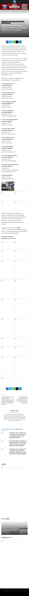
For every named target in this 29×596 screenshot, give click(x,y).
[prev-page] (2, 457)
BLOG (10, 21)
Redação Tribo (6, 31)
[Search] (27, 2)
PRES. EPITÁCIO (15, 21)
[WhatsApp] (13, 42)
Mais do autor (18, 429)
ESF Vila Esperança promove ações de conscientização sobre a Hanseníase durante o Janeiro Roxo (22, 399)
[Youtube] (17, 594)
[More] (23, 42)
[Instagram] (13, 422)
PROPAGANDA (21, 21)
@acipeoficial (5, 229)
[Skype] (16, 422)
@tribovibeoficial (11, 238)
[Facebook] (7, 42)
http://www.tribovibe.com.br (14, 412)
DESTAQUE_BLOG (7, 11)
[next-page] (4, 457)
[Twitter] (10, 42)
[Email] (17, 42)
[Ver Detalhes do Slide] (14, 489)
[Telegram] (20, 42)
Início (2, 11)
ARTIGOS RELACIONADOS (7, 429)
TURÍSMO (8, 23)
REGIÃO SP (4, 23)
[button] (2, 2)
